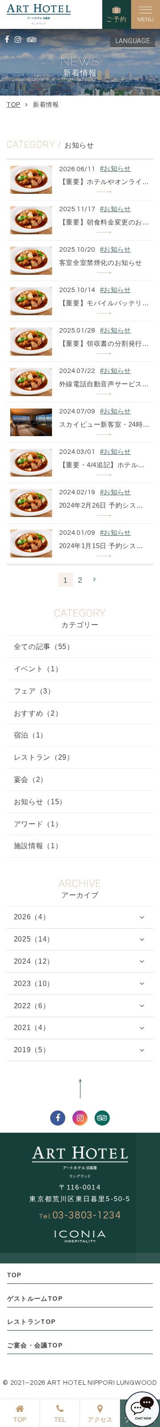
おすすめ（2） (38, 713)
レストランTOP (31, 1322)
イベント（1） (38, 669)
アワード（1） (38, 824)
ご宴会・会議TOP (35, 1345)
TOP (14, 1275)
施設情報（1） (38, 846)
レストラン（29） (44, 757)
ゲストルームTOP (35, 1298)
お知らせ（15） (40, 802)
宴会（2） (31, 779)
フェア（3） (34, 691)
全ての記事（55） (44, 646)
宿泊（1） (31, 735)
